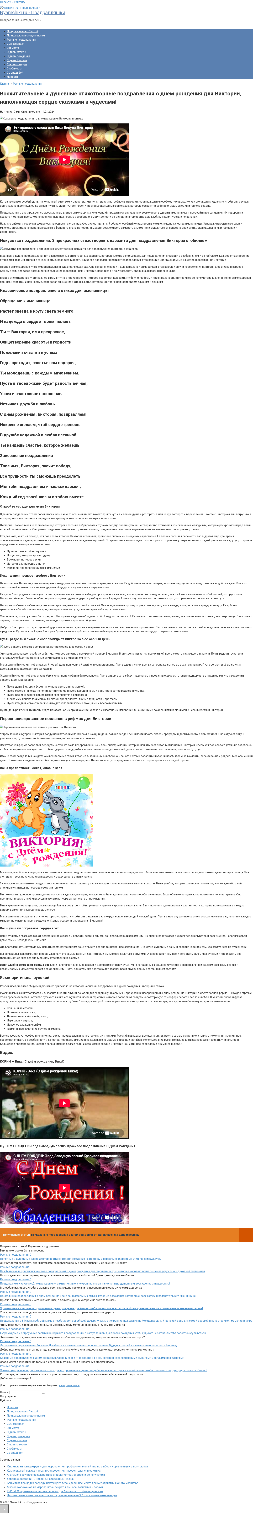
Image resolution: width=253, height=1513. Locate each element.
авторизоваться (69, 1385)
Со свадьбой (15, 72)
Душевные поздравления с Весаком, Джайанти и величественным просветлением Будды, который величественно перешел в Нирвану (88, 1345)
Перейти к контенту (12, 2)
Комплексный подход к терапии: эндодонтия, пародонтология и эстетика (54, 1470)
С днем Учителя (17, 60)
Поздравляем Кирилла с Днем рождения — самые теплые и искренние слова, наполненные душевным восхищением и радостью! (85, 1283)
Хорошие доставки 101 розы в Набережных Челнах (40, 1479)
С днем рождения (18, 56)
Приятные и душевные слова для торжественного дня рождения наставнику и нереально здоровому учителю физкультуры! (81, 1258)
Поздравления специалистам (26, 35)
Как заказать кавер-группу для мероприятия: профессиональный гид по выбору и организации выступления (77, 1466)
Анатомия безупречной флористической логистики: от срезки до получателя (56, 1474)
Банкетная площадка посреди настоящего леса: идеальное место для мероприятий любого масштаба (72, 1483)
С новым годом (17, 64)
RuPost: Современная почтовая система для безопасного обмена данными (55, 1491)
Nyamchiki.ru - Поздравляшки (32, 12)
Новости (12, 76)
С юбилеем (14, 68)
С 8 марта (13, 48)
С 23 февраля (15, 43)
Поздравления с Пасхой (22, 31)
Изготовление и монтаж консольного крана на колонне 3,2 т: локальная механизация (62, 1495)
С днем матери (16, 52)
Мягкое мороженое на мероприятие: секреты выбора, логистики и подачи (55, 1487)
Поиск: (4, 1392)
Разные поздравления (21, 39)
